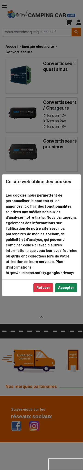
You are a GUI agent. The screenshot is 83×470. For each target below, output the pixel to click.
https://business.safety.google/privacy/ (40, 273)
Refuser (43, 287)
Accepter (66, 287)
